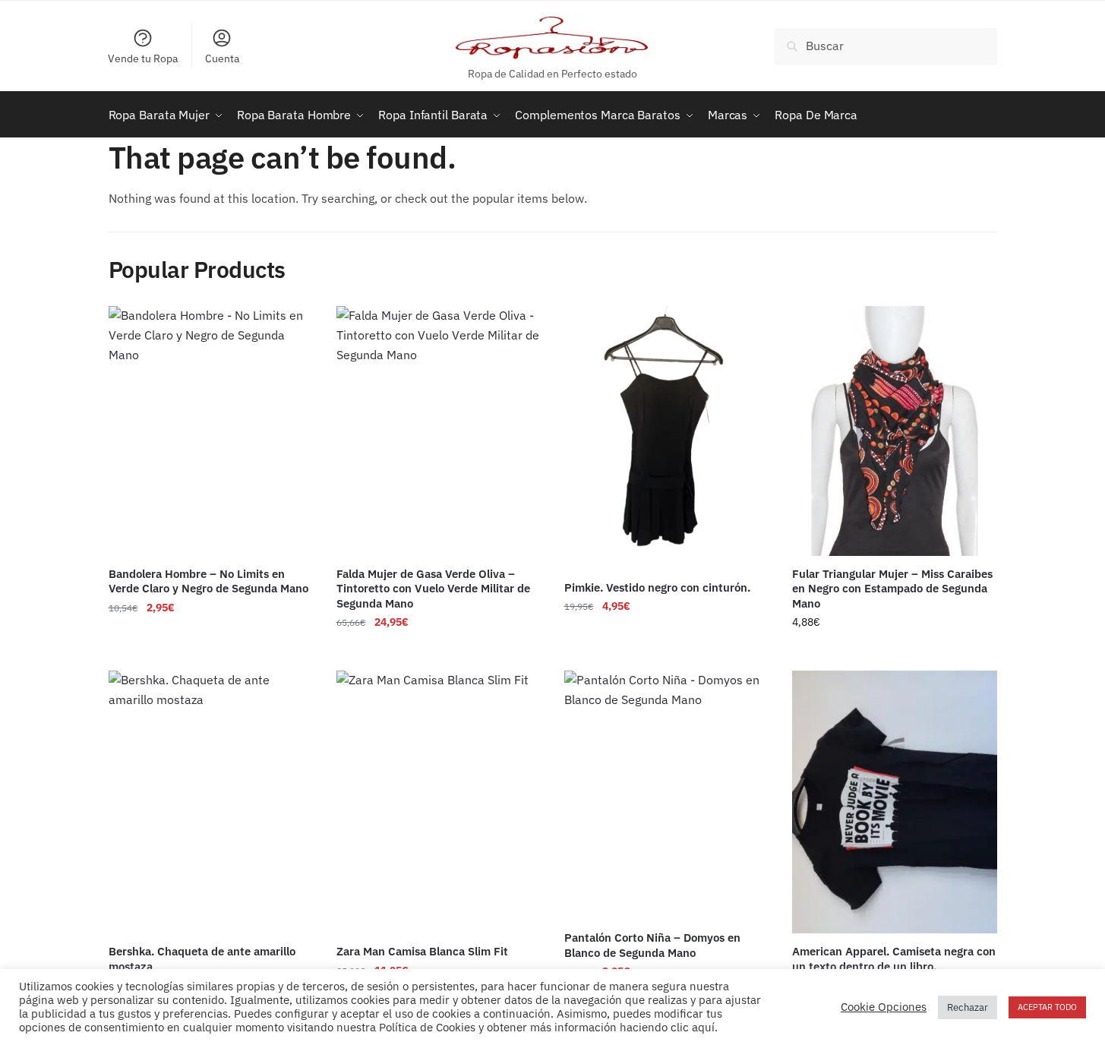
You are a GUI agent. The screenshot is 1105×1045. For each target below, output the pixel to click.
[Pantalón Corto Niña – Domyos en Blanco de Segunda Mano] (666, 795)
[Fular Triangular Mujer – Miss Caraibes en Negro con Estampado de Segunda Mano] (894, 430)
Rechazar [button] (967, 1007)
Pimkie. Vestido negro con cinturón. (657, 587)
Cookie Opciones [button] (884, 1007)
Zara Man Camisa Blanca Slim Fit (422, 951)
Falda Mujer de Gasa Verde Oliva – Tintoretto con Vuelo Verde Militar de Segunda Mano (433, 589)
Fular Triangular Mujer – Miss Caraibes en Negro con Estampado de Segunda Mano (892, 589)
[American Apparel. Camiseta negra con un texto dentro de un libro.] (894, 802)
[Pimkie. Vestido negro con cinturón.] (666, 438)
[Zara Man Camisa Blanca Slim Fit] (438, 802)
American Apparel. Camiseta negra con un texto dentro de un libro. (894, 959)
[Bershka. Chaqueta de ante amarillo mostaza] (211, 802)
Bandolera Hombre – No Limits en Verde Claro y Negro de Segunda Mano (208, 581)
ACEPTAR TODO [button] (1047, 1007)
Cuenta (222, 58)
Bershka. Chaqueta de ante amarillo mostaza (202, 959)
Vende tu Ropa (143, 58)
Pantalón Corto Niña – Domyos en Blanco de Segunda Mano (652, 945)
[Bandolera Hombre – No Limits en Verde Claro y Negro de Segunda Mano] (211, 430)
